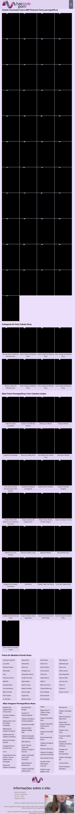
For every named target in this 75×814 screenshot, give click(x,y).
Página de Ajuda (19, 798)
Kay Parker (44, 660)
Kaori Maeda (44, 692)
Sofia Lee (43, 674)
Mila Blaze (6, 671)
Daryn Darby (44, 667)
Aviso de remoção (20, 792)
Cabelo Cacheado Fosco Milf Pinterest (28, 757)
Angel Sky (25, 695)
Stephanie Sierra (27, 674)
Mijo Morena (26, 742)
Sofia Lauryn (63, 671)
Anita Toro (44, 664)
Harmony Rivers (8, 678)
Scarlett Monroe (46, 688)
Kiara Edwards (64, 674)
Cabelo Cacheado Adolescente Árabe (46, 726)
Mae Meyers (63, 660)
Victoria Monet (8, 688)
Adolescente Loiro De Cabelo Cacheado (9, 723)
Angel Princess (27, 678)
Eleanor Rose (26, 699)
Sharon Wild (63, 678)
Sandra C (62, 688)
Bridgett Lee (26, 671)
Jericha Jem (63, 681)
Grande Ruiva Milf (28, 724)
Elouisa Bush (44, 695)
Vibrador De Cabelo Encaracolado (63, 752)
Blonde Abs (63, 707)
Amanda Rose (7, 685)
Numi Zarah (7, 695)
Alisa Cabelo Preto (46, 758)
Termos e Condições (20, 794)
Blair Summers (45, 685)
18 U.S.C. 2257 (19, 796)
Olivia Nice (25, 664)
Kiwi (4, 674)
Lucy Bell (6, 664)
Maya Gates (26, 681)
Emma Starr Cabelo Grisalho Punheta (64, 724)
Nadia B (5, 681)
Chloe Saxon (44, 671)
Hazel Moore (44, 678)
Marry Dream (7, 692)
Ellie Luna (62, 667)
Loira (4, 752)
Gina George (44, 699)
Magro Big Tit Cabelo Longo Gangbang (45, 712)
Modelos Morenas (46, 749)
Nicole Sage (26, 692)
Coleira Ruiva (63, 763)
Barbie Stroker (27, 688)
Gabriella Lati (63, 664)
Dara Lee (25, 667)
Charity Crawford (9, 660)
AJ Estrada (6, 699)
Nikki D (42, 681)
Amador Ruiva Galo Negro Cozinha (45, 764)
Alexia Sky (25, 660)
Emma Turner (63, 692)
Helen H (62, 685)
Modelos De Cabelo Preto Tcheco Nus (7, 709)
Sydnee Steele (8, 667)
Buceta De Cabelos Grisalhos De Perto (65, 744)
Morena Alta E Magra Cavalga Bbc (27, 730)
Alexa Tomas (26, 685)
